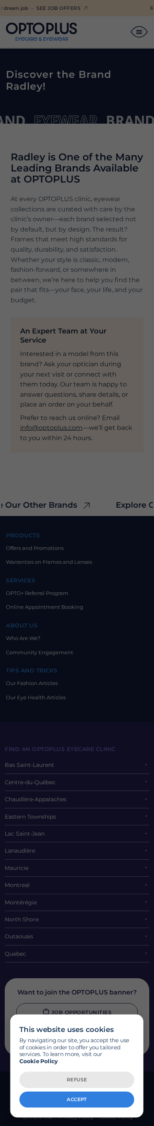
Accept (76, 1099)
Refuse (77, 1079)
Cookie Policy (38, 1061)
